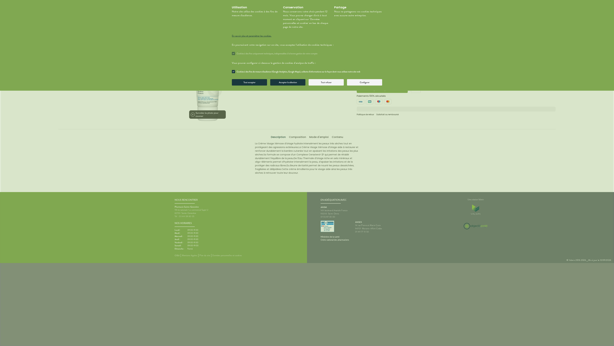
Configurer (365, 82)
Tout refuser (326, 82)
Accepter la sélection (288, 82)
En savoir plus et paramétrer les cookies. (252, 36)
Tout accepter (250, 82)
